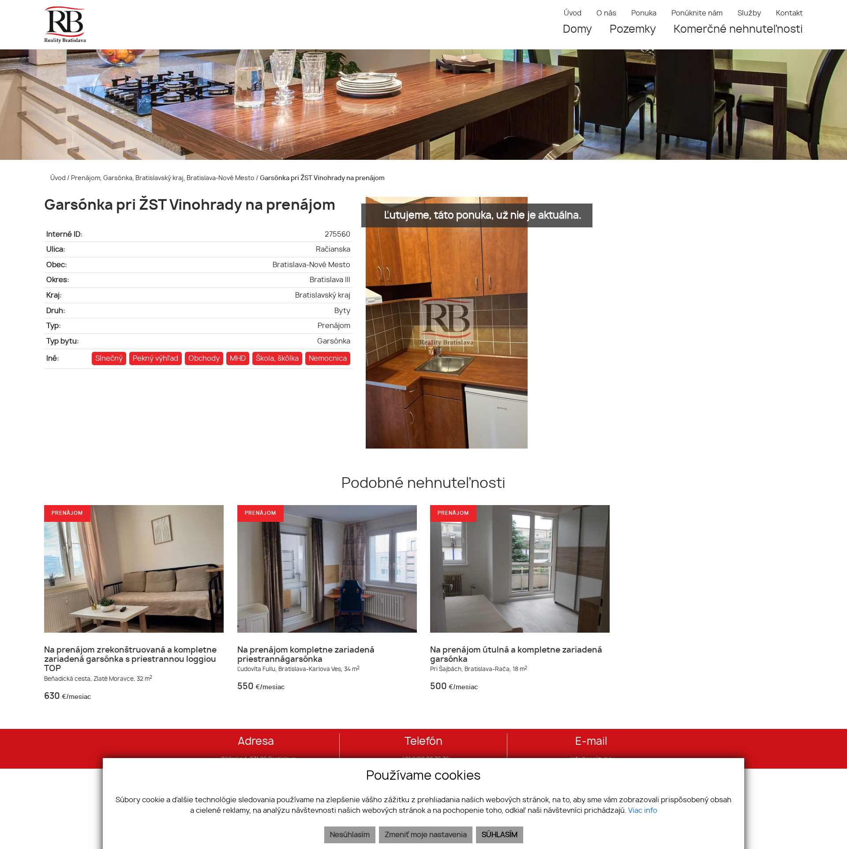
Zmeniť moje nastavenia (426, 834)
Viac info (642, 810)
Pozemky (633, 29)
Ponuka (643, 13)
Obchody (204, 358)
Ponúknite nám (697, 13)
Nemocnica (328, 358)
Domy (577, 29)
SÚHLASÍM (499, 834)
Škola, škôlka (277, 358)
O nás (606, 13)
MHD (238, 358)
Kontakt (789, 13)
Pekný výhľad (155, 358)
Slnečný (109, 358)
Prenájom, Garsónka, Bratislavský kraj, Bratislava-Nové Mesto (163, 178)
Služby (749, 13)
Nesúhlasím (350, 834)
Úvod (572, 13)
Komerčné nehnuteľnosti (738, 29)
